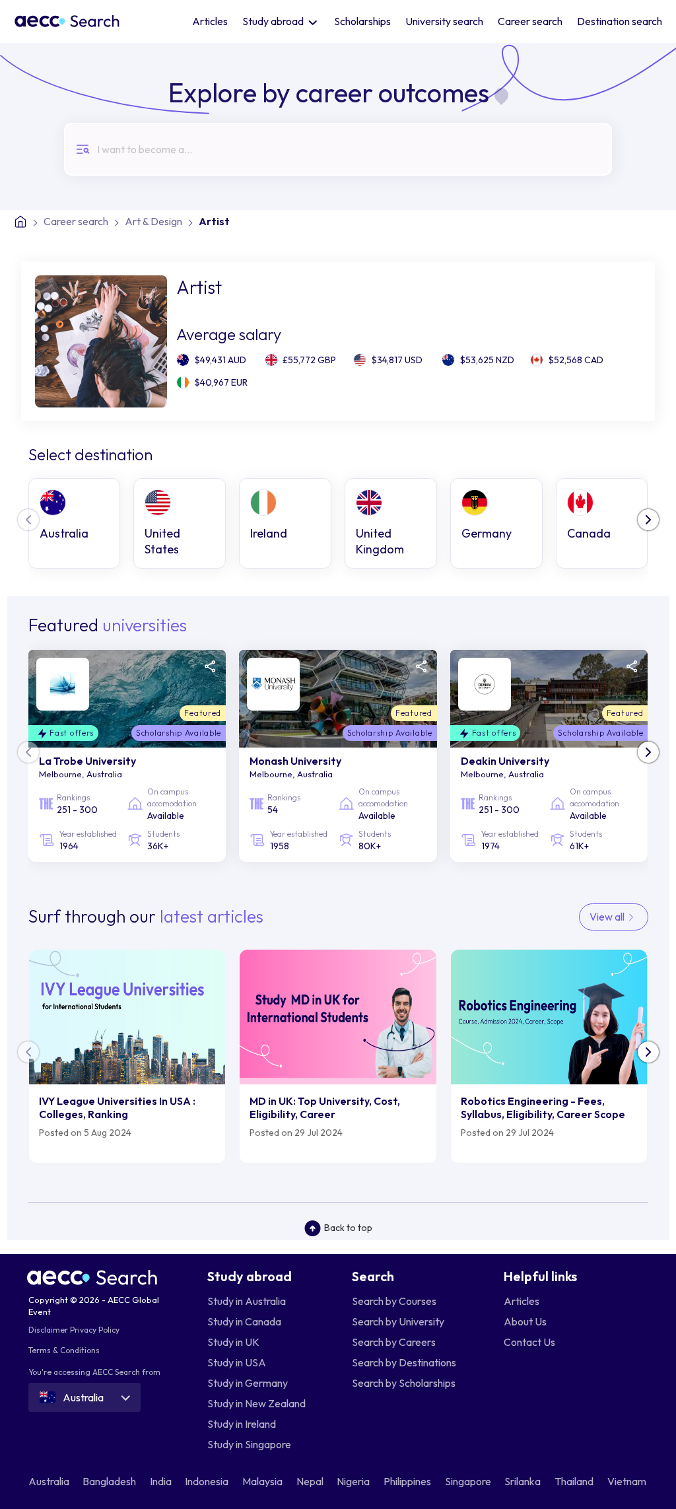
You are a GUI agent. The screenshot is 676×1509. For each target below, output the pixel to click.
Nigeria (354, 1481)
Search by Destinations (404, 1362)
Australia (49, 1481)
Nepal (310, 1481)
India (162, 1481)
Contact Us (529, 1342)
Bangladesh (110, 1481)
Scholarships (362, 21)
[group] (74, 523)
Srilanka (523, 1481)
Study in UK (233, 1342)
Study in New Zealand (256, 1403)
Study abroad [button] (274, 21)
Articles (210, 21)
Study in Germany (247, 1382)
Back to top (348, 1228)
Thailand (575, 1481)
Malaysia (263, 1481)
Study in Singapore (249, 1444)
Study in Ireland (241, 1423)
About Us (525, 1321)
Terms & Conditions (64, 1350)
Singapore (469, 1481)
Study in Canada (244, 1321)
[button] (648, 519)
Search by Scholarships (404, 1382)
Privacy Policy (94, 1330)
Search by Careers (394, 1342)
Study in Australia (246, 1301)
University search (444, 21)
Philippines (408, 1481)
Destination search (619, 21)
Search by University (398, 1321)
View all (608, 916)
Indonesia (207, 1481)
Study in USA (236, 1362)
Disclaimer (48, 1330)
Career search (530, 21)
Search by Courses (394, 1301)
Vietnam (627, 1481)
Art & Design (153, 221)
